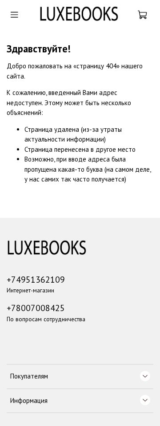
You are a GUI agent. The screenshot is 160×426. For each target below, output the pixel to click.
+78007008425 (36, 307)
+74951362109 (36, 279)
